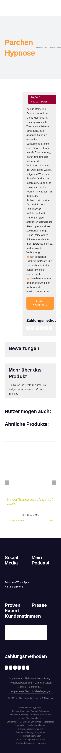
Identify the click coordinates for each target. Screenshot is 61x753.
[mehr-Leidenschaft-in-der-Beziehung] (12, 100)
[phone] (6, 576)
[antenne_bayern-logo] (47, 615)
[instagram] (11, 570)
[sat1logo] (40, 627)
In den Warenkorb (40, 303)
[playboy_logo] (34, 616)
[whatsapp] (22, 570)
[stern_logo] (40, 616)
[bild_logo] (47, 625)
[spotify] (16, 570)
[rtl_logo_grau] (34, 627)
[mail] (27, 570)
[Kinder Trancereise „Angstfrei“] (30, 467)
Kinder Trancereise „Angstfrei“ (30, 499)
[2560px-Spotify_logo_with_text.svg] (35, 573)
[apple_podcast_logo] (41, 573)
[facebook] (6, 570)
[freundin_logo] (53, 616)
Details (51, 520)
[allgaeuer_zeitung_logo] (53, 627)
